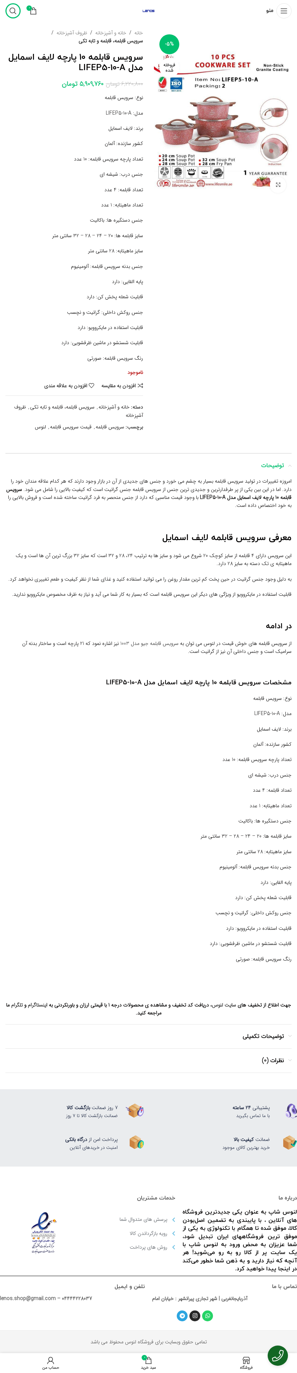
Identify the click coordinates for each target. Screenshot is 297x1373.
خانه (138, 33)
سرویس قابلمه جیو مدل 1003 (149, 643)
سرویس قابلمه (110, 427)
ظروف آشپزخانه (72, 33)
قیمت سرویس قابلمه (71, 427)
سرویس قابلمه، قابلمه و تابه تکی (111, 41)
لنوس (40, 427)
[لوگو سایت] (148, 10)
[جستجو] (13, 11)
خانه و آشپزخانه (110, 33)
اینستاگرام (37, 1005)
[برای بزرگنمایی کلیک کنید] (278, 185)
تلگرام (17, 1005)
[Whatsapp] (207, 1315)
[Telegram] (182, 1315)
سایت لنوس (224, 1005)
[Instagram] (194, 1315)
